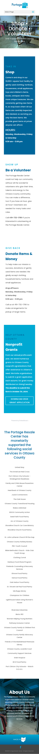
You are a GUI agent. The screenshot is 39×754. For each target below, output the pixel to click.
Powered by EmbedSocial (20, 420)
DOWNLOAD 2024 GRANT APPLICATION (19, 401)
